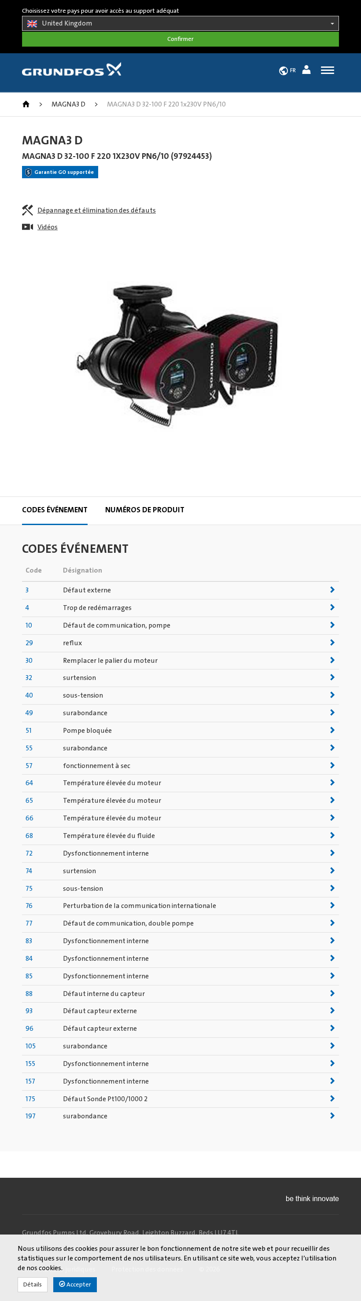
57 (29, 766)
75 (29, 889)
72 (29, 853)
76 (29, 906)
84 (29, 959)
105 (31, 1046)
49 (29, 713)
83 (29, 941)
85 (29, 976)
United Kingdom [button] (67, 23)
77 (29, 923)
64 (29, 783)
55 (29, 748)
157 (30, 1081)
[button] (307, 71)
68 (29, 836)
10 (29, 625)
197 (31, 1116)
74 (29, 871)
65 (29, 801)
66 (29, 818)
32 (29, 678)
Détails (32, 1284)
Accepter (78, 1284)
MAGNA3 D (68, 104)
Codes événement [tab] (55, 510)
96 (29, 1029)
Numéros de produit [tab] (144, 510)
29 (29, 643)
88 (29, 994)
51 (29, 731)
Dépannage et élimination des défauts (96, 210)
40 (29, 695)
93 (29, 1011)
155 (30, 1064)
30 (29, 661)
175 (30, 1099)
